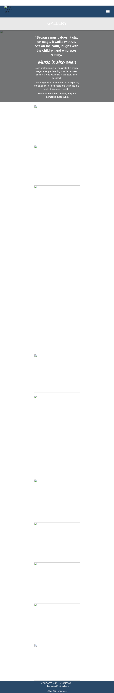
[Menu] (108, 11)
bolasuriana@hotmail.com (57, 686)
